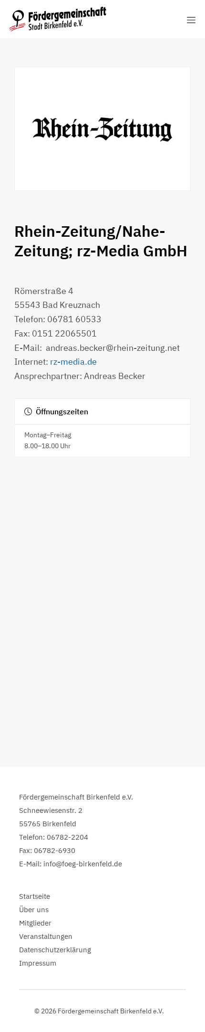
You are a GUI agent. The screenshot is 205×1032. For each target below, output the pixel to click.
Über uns (34, 909)
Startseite (34, 896)
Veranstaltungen (45, 936)
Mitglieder (35, 922)
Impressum (37, 963)
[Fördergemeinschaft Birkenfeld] (58, 19)
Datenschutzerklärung (55, 949)
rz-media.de (73, 361)
